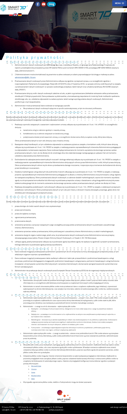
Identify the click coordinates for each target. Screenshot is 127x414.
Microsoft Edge (36, 366)
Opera (33, 372)
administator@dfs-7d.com (25, 77)
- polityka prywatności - (56, 410)
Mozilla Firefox (36, 376)
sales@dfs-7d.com (9, 410)
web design (114, 407)
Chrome (33, 369)
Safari (33, 379)
